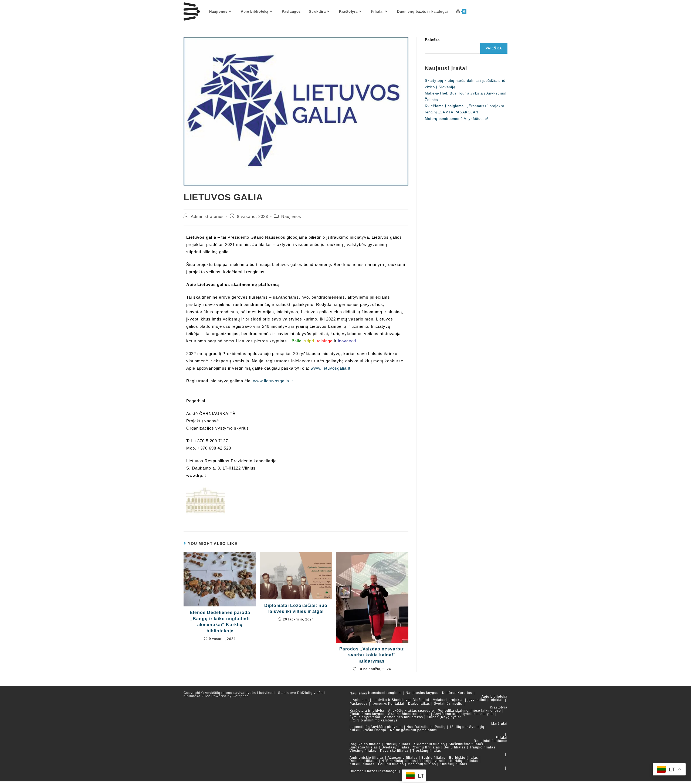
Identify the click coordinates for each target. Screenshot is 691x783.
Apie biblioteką (494, 696)
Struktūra (379, 704)
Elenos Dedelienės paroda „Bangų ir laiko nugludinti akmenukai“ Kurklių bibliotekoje (220, 621)
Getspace (241, 696)
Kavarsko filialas (394, 750)
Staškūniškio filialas (466, 744)
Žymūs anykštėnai (365, 717)
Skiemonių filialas (429, 744)
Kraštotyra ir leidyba (367, 711)
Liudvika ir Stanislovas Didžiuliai (400, 700)
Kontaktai (396, 704)
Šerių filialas (455, 747)
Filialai (501, 738)
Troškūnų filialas (426, 750)
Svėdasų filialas (395, 747)
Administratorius (207, 216)
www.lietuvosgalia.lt (330, 368)
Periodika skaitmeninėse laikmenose (469, 711)
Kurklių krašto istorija (368, 730)
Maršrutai (499, 723)
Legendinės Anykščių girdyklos (376, 727)
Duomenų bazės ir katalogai (374, 771)
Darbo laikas (419, 704)
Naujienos (291, 216)
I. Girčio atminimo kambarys (373, 720)
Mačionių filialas (422, 764)
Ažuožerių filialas (403, 758)
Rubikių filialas (397, 744)
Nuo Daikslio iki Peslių (426, 727)
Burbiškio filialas (463, 758)
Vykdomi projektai (448, 700)
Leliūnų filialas (391, 764)
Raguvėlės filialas (365, 744)
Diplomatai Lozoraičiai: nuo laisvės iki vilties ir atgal (295, 608)
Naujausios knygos (422, 693)
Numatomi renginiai (385, 693)
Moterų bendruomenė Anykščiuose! (456, 119)
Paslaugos (359, 704)
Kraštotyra (498, 707)
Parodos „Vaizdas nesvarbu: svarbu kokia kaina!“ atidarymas (372, 655)
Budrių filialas (433, 758)
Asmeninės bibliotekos (403, 717)
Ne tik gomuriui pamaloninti (414, 730)
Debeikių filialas (364, 761)
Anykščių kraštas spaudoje (411, 711)
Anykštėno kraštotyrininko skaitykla (463, 714)
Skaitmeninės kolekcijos (409, 714)
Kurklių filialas (362, 764)
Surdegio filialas (364, 747)
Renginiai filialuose (490, 741)
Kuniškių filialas (453, 764)
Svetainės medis (448, 704)
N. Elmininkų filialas (398, 761)
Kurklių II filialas (464, 761)
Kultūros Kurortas (457, 693)
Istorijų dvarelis (433, 761)
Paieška (432, 40)
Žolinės (431, 100)
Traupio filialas (482, 747)
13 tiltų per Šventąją (466, 727)
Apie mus (361, 700)
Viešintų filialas (363, 750)
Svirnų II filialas (426, 747)
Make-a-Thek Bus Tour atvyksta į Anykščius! (466, 93)
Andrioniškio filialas (367, 758)
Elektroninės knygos (367, 714)
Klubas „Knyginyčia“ (444, 717)
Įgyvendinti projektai (485, 700)
